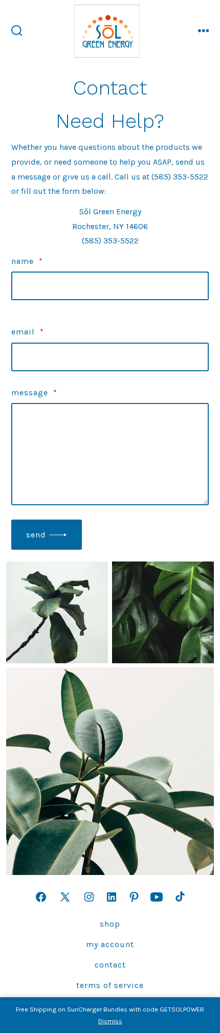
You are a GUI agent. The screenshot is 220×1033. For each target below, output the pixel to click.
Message (34, 392)
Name (27, 261)
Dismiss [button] (110, 1021)
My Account (110, 944)
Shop (110, 924)
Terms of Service (110, 985)
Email (27, 331)
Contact (110, 965)
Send (36, 535)
